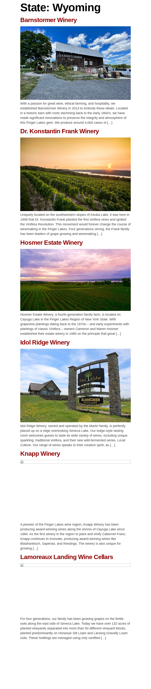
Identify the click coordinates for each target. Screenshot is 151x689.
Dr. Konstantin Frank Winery (59, 131)
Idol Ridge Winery (45, 342)
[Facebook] (134, 673)
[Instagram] (144, 673)
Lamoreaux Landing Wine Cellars (66, 556)
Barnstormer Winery (48, 19)
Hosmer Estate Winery (51, 242)
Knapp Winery (40, 453)
